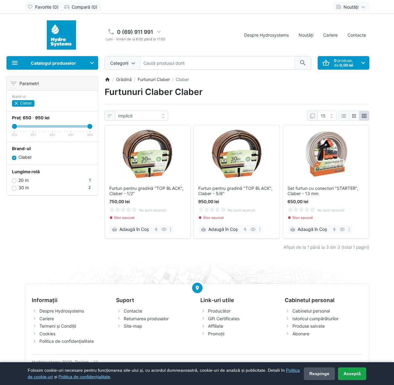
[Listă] (344, 116)
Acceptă (352, 373)
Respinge (319, 373)
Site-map (133, 326)
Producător (219, 310)
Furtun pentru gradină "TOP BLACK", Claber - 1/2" (146, 191)
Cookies (47, 333)
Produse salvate (308, 326)
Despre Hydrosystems (266, 35)
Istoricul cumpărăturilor (315, 318)
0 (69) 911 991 (135, 32)
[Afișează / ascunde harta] (197, 288)
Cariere (330, 35)
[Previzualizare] (164, 229)
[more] (170, 229)
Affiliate (215, 326)
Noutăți (306, 35)
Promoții (216, 333)
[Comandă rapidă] (156, 229)
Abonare (300, 333)
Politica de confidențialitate (66, 341)
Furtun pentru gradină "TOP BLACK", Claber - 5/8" (235, 191)
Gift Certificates (223, 318)
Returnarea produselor (146, 318)
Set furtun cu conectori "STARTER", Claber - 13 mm (322, 191)
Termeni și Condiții (57, 326)
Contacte (357, 35)
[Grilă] (354, 116)
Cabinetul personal (311, 310)
